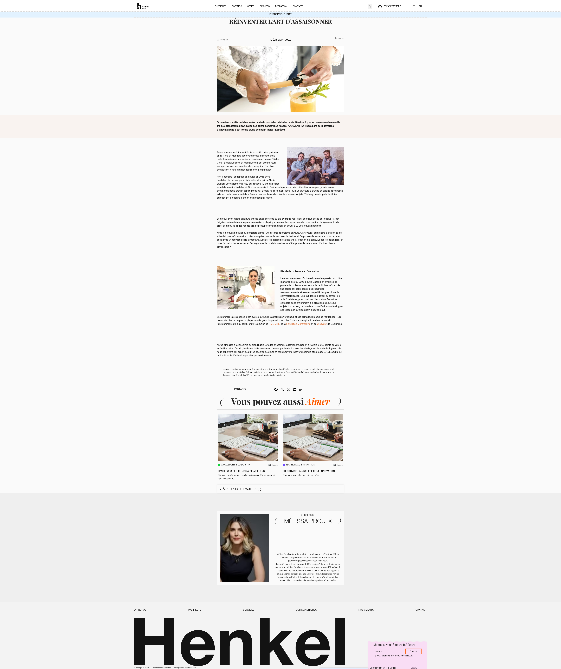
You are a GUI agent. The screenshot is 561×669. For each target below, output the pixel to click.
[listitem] (248, 447)
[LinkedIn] (294, 389)
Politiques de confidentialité (185, 668)
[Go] (370, 6)
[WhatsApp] (288, 389)
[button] (220, 6)
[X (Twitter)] (282, 389)
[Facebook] (276, 389)
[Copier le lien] (300, 389)
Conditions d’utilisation (161, 668)
